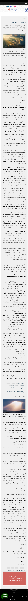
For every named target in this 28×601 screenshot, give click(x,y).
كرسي (17, 568)
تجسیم (8, 383)
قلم (12, 568)
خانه (25, 19)
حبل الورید (12, 385)
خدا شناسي (9, 570)
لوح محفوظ (22, 568)
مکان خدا (13, 383)
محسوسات (22, 385)
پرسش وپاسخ (23, 388)
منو (24, 3)
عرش (17, 385)
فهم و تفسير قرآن (6, 388)
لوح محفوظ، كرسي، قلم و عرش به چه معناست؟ (16, 392)
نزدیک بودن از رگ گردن (20, 383)
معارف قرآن (15, 570)
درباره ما (14, 593)
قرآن (19, 388)
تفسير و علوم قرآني (14, 388)
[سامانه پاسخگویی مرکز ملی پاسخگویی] (4, 600)
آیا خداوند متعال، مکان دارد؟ (18, 22)
